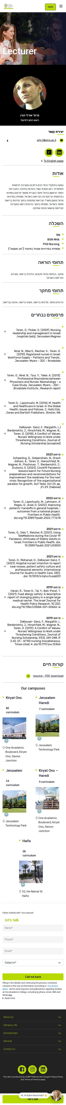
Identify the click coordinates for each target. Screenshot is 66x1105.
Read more (10, 998)
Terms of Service (32, 1079)
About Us (8, 1017)
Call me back (33, 976)
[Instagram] (32, 1069)
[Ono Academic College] (9, 6)
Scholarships (10, 1033)
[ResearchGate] (49, 152)
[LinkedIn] (59, 152)
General (7, 1041)
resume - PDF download (48, 675)
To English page (53, 161)
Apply (50, 7)
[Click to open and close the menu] (61, 6)
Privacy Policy (56, 1077)
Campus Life (10, 1025)
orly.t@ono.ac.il (46, 140)
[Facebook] (22, 1069)
